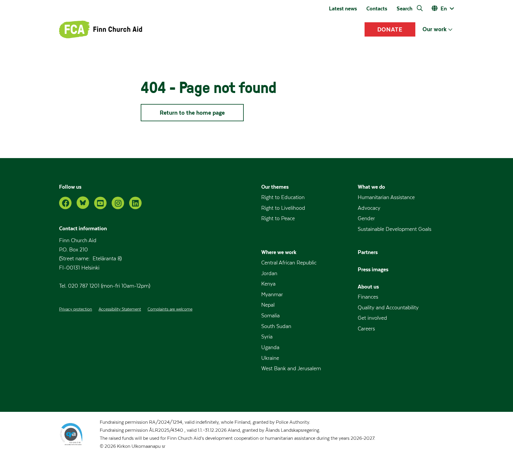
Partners (368, 252)
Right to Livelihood (283, 208)
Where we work (278, 252)
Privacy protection (75, 309)
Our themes (275, 187)
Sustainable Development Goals (394, 229)
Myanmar (272, 294)
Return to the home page (192, 112)
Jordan (269, 273)
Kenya (268, 284)
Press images (373, 269)
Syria (267, 337)
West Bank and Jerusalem (291, 368)
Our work (434, 29)
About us (368, 286)
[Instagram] (118, 203)
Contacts (376, 9)
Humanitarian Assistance (386, 197)
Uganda (270, 347)
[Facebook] (65, 203)
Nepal (268, 305)
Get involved (372, 318)
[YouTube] (100, 203)
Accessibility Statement (120, 309)
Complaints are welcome (170, 309)
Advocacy (369, 208)
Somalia (270, 316)
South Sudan (276, 326)
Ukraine (270, 358)
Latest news (343, 9)
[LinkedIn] (135, 203)
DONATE (390, 29)
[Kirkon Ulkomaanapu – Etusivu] (100, 29)
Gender (366, 218)
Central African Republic (288, 263)
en (444, 8)
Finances (368, 297)
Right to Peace (278, 218)
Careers (366, 329)
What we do (371, 187)
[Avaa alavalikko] (450, 29)
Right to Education (283, 197)
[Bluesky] (83, 202)
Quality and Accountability (388, 308)
